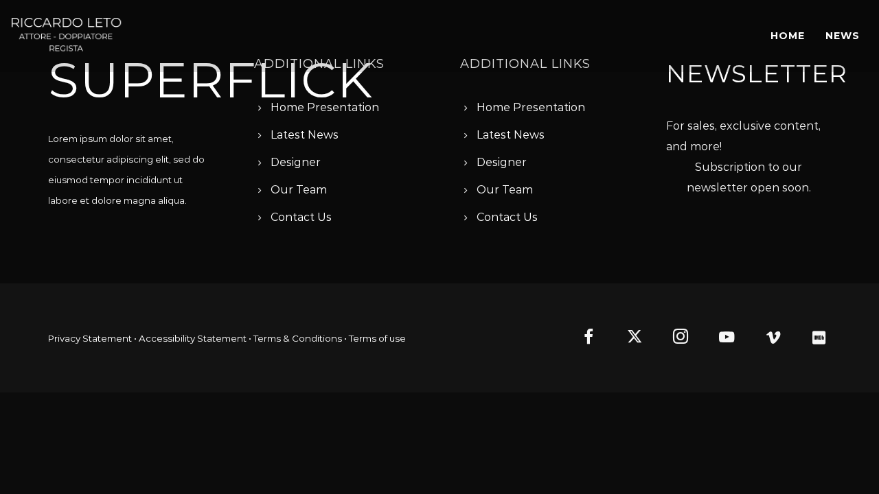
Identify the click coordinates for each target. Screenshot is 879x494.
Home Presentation (325, 107)
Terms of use (377, 338)
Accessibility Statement (193, 338)
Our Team (299, 189)
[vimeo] (767, 338)
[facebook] (582, 338)
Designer (296, 162)
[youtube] (726, 344)
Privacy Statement (90, 338)
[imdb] (813, 338)
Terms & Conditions (297, 338)
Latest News (305, 134)
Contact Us (301, 217)
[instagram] (675, 338)
